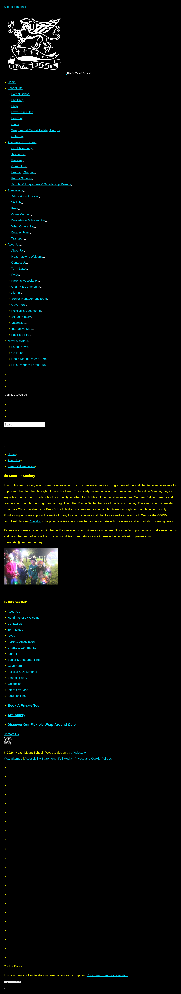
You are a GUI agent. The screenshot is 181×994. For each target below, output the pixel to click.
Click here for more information (107, 975)
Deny (13, 982)
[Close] (4, 988)
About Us (14, 460)
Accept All (7, 982)
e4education (79, 752)
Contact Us (11, 734)
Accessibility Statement (40, 758)
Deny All (18, 982)
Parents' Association (21, 466)
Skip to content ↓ (15, 6)
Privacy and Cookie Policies (93, 758)
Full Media (65, 758)
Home (12, 454)
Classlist (35, 521)
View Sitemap (13, 758)
